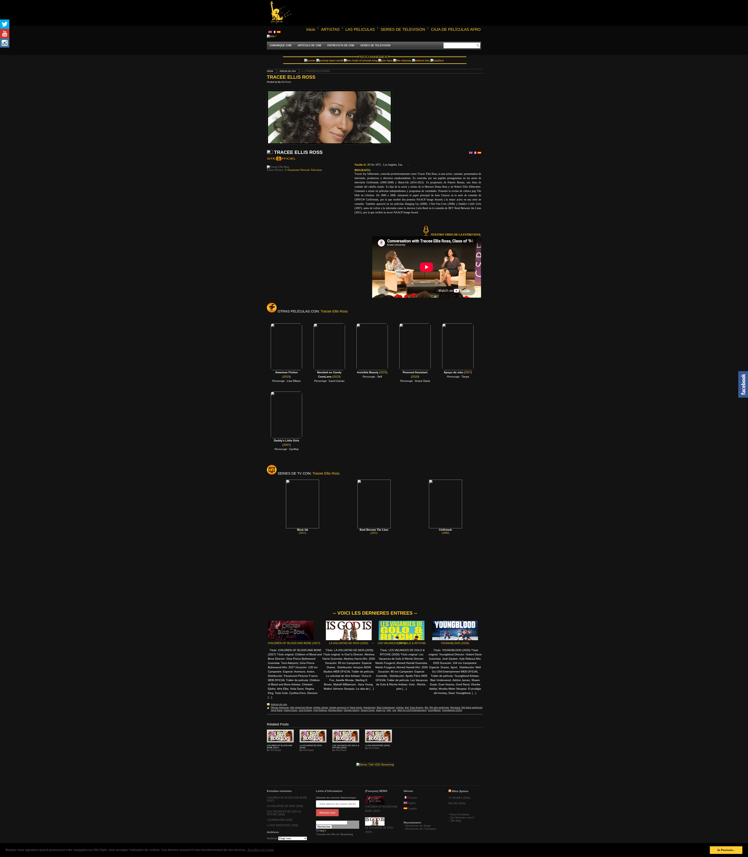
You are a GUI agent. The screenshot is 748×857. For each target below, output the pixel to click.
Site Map (455, 820)
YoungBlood (434, 710)
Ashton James (320, 707)
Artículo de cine (310, 45)
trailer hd (380, 710)
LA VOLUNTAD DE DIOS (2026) (348, 643)
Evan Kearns (416, 707)
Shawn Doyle (368, 710)
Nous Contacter (459, 814)
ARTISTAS (330, 29)
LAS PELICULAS (360, 29)
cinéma (400, 707)
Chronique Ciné (281, 45)
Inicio (310, 29)
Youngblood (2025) (452, 710)
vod (394, 710)
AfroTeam (286, 82)
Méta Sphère (460, 791)
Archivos (272, 838)
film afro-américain (439, 707)
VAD (388, 710)
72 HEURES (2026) (459, 797)
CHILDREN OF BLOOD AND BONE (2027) (294, 643)
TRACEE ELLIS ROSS (291, 77)
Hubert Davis (290, 710)
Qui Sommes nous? (462, 817)
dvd (407, 707)
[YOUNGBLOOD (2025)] (280, 736)
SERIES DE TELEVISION (403, 29)
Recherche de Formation (420, 828)
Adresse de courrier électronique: (336, 797)
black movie (356, 707)
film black (455, 707)
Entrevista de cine (341, 45)
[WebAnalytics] (411, 816)
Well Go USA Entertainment (411, 710)
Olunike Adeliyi (351, 710)
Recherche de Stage (418, 825)
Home (270, 71)
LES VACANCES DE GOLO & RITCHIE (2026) (401, 643)
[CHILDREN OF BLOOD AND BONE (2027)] (375, 803)
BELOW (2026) (456, 803)
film (426, 707)
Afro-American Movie (301, 707)
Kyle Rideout (320, 710)
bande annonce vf (338, 707)
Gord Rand (276, 710)
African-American (280, 707)
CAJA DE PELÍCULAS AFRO (456, 29)
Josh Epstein (305, 710)
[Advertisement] (387, 13)
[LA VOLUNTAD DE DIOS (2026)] (375, 824)
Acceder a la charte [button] (260, 850)
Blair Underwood (386, 707)
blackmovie (369, 707)
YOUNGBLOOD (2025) (455, 643)
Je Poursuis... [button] (726, 850)
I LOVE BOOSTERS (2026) (377, 745)
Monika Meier (335, 710)
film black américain (471, 707)
